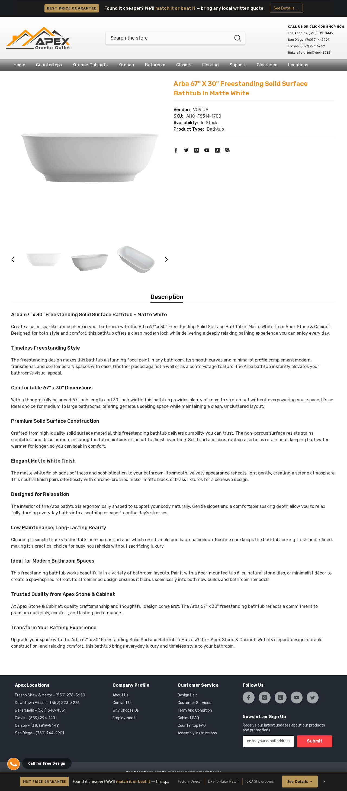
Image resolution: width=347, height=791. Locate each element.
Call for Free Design (47, 763)
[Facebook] (176, 149)
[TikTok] (217, 149)
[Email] (227, 149)
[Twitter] (186, 149)
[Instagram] (196, 149)
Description (166, 297)
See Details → (286, 8)
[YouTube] (206, 149)
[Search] (175, 37)
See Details (297, 781)
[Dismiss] (324, 781)
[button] (13, 260)
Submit (314, 741)
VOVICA (200, 109)
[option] (89, 157)
